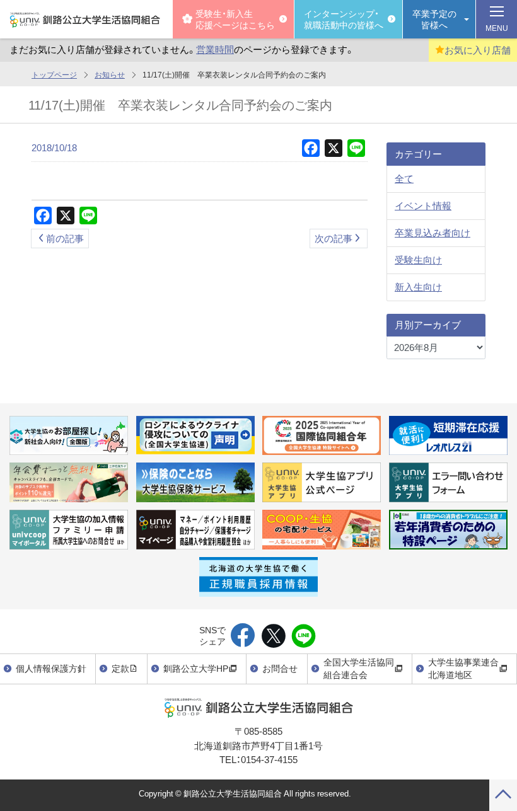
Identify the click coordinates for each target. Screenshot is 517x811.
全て (404, 178)
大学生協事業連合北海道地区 (463, 668)
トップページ (54, 74)
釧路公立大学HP (195, 668)
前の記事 (65, 238)
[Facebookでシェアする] (243, 636)
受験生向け (418, 260)
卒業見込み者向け (432, 232)
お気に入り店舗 (477, 50)
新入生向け (418, 287)
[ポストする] (273, 636)
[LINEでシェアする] (303, 636)
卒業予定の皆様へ (434, 19)
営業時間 (215, 49)
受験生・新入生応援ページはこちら (235, 19)
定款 (120, 668)
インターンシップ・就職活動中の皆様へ (343, 19)
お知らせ (110, 74)
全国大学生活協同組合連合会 (358, 668)
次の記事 (333, 238)
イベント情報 (423, 205)
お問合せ (280, 668)
